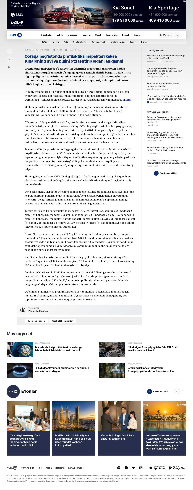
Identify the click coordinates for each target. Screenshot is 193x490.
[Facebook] (9, 67)
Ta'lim (44, 42)
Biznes (144, 42)
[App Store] (157, 467)
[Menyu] (182, 35)
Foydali (125, 35)
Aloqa (49, 467)
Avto (66, 42)
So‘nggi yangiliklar (158, 112)
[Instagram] (140, 467)
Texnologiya (112, 35)
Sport (98, 35)
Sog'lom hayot (79, 42)
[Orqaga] (9, 51)
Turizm (133, 42)
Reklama (59, 467)
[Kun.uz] (16, 35)
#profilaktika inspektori (62, 321)
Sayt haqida (27, 467)
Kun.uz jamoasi (76, 467)
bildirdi (126, 99)
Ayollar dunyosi (118, 42)
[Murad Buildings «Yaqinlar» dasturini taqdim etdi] (119, 428)
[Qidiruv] (177, 35)
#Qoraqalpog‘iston (36, 321)
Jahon (60, 35)
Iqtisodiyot (73, 35)
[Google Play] (177, 467)
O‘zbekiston (46, 35)
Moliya (56, 42)
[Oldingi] (176, 391)
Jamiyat (86, 35)
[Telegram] (9, 59)
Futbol (149, 166)
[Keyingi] (183, 391)
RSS (40, 467)
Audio (137, 35)
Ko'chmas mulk (98, 42)
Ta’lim (149, 89)
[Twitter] (133, 467)
